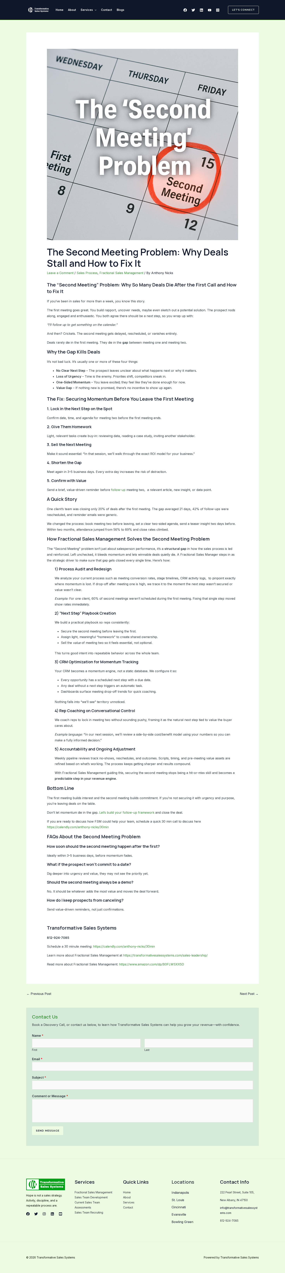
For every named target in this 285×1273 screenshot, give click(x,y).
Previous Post (39, 994)
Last (146, 1049)
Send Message (47, 1130)
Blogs (120, 9)
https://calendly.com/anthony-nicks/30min (78, 827)
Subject (39, 1077)
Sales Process (87, 273)
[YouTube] (209, 10)
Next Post (249, 994)
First (34, 1049)
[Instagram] (217, 10)
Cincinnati (179, 1207)
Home (59, 9)
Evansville (179, 1214)
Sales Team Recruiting (89, 1212)
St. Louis (178, 1200)
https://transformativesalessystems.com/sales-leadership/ (165, 955)
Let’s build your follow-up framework (126, 812)
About (72, 9)
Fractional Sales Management (121, 273)
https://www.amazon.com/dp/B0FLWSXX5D (151, 964)
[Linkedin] (201, 10)
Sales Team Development (91, 1197)
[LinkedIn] (52, 1214)
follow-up (118, 490)
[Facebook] (185, 10)
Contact (106, 9)
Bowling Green (182, 1222)
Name (37, 1036)
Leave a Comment (60, 273)
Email (37, 1059)
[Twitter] (193, 10)
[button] (94, 10)
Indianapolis (180, 1193)
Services (87, 9)
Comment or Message (50, 1096)
